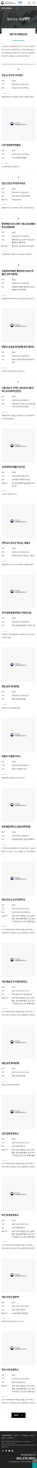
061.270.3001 (25, 1458)
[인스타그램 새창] (12, 1450)
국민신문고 (16, 1435)
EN (34, 3)
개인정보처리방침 (6, 1435)
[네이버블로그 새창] (6, 1450)
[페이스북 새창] (3, 1450)
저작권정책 (24, 1435)
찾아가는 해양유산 (7, 8)
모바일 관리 (10, 1438)
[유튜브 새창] (9, 1450)
